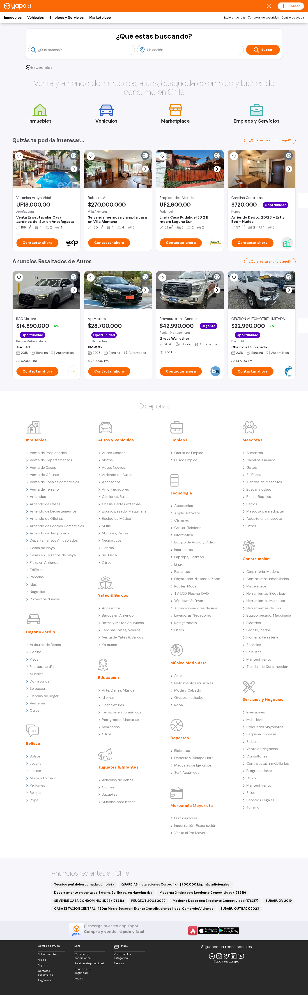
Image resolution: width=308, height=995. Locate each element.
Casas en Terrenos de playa (53, 555)
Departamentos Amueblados (54, 540)
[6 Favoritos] (91, 156)
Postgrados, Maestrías (120, 719)
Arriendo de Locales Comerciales (57, 526)
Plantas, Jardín (42, 666)
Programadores (259, 770)
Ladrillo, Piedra (258, 630)
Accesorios (111, 482)
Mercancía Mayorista (191, 805)
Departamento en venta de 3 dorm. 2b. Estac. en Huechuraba (103, 892)
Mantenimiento (258, 659)
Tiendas (119, 963)
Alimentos (254, 452)
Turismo (253, 807)
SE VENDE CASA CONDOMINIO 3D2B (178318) (89, 901)
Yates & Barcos (113, 595)
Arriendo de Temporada (49, 533)
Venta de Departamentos (51, 460)
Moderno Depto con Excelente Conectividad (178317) (215, 901)
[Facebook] (212, 956)
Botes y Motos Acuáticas (123, 622)
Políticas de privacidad (89, 963)
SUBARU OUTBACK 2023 (240, 908)
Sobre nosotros (48, 954)
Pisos (34, 659)
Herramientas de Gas (263, 608)
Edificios (37, 569)
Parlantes (182, 571)
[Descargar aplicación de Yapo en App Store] (208, 930)
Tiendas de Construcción (267, 666)
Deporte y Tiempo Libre (194, 757)
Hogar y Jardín (40, 632)
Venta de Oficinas (44, 474)
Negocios (37, 591)
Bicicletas (182, 750)
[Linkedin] (233, 956)
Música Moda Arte (188, 663)
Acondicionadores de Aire (195, 608)
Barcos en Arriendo (118, 615)
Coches (108, 787)
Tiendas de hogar (44, 696)
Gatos (251, 467)
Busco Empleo (186, 460)
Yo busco (109, 644)
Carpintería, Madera (262, 571)
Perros (251, 504)
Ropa (34, 800)
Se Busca (109, 555)
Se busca (37, 688)
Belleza (33, 743)
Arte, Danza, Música (118, 690)
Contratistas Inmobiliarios (267, 578)
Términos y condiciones (82, 956)
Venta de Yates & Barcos (122, 637)
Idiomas (108, 697)
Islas (33, 584)
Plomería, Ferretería (262, 637)
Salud (250, 792)
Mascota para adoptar (265, 511)
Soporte (43, 965)
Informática (183, 535)
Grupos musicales (189, 697)
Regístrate (44, 980)
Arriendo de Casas (45, 504)
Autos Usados (113, 452)
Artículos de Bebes (45, 644)
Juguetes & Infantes (118, 767)
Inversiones (255, 712)
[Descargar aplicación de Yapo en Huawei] (193, 930)
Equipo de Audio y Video (194, 542)
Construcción (256, 559)
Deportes (179, 738)
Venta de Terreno (44, 489)
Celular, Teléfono (188, 527)
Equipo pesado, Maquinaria (124, 511)
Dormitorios (39, 681)
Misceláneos (256, 586)
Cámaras (181, 520)
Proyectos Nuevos (45, 599)
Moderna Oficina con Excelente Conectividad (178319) (202, 892)
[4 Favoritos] (19, 156)
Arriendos (38, 496)
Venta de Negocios (262, 748)
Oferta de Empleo (188, 452)
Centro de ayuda (292, 17)
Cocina (35, 652)
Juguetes (109, 794)
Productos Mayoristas (264, 727)
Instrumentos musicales (193, 683)
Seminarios (111, 727)
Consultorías (256, 756)
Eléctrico (253, 622)
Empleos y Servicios (66, 17)
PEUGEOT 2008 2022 (148, 901)
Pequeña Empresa (261, 734)
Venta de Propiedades (48, 452)
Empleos (178, 440)
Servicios (253, 644)
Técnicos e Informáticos (121, 712)
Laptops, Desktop (189, 557)
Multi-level (254, 719)
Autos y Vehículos (116, 440)
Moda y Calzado (43, 778)
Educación (108, 677)
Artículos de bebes (117, 780)
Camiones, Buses (115, 496)
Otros (34, 710)
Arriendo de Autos (117, 474)
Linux (178, 564)
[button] (74, 169)
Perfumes (37, 785)
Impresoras (183, 549)
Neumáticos (112, 540)
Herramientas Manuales (265, 600)
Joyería (35, 763)
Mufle (106, 526)
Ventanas (38, 703)
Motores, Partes (115, 533)
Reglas (78, 978)
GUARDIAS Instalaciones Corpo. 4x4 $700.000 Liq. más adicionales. (175, 884)
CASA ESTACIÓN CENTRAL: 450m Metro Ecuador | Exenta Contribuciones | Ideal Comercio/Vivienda (133, 908)
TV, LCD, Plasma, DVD (191, 593)
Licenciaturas (113, 705)
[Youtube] (240, 956)
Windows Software (189, 600)
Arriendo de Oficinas (47, 518)
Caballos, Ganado (261, 460)
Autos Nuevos (113, 467)
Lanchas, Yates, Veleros (121, 630)
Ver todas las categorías (122, 956)
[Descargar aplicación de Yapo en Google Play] (228, 930)
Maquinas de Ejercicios (193, 765)
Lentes (35, 770)
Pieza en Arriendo (44, 562)
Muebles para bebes (119, 801)
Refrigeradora (185, 622)
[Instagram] (219, 956)
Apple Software (187, 513)
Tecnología (181, 493)
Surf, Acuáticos (186, 772)
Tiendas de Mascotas (264, 482)
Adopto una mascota (264, 518)
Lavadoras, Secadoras (192, 615)
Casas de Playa (42, 547)
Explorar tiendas (235, 17)
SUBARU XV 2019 (279, 901)
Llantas (108, 547)
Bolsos (35, 756)
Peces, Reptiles (258, 496)
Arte (178, 675)
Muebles (37, 673)
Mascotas (252, 440)
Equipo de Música (116, 518)
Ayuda (42, 960)
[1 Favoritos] (19, 277)
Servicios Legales (260, 800)
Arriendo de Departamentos (53, 511)
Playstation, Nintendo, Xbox (197, 578)
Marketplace (100, 17)
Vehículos (35, 17)
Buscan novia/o (258, 489)
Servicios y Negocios (263, 699)
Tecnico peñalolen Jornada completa (84, 884)
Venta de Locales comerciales (54, 482)
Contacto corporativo (45, 972)
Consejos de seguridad (263, 17)
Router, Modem (187, 586)
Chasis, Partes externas (121, 504)
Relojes (35, 792)
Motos (107, 460)
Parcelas (37, 577)
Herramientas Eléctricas (266, 593)
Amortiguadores (115, 489)
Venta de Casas (43, 467)
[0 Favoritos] (162, 277)
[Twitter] (226, 956)
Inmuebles (13, 17)
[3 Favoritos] (162, 156)
